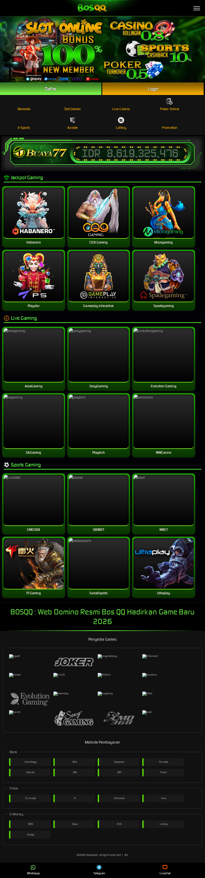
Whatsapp (33, 873)
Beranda (24, 109)
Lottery (121, 127)
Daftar (51, 89)
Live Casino (121, 109)
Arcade (72, 127)
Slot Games (72, 109)
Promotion (169, 127)
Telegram (99, 873)
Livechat (165, 873)
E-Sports (24, 127)
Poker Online (169, 109)
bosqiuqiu (92, 855)
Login (153, 89)
